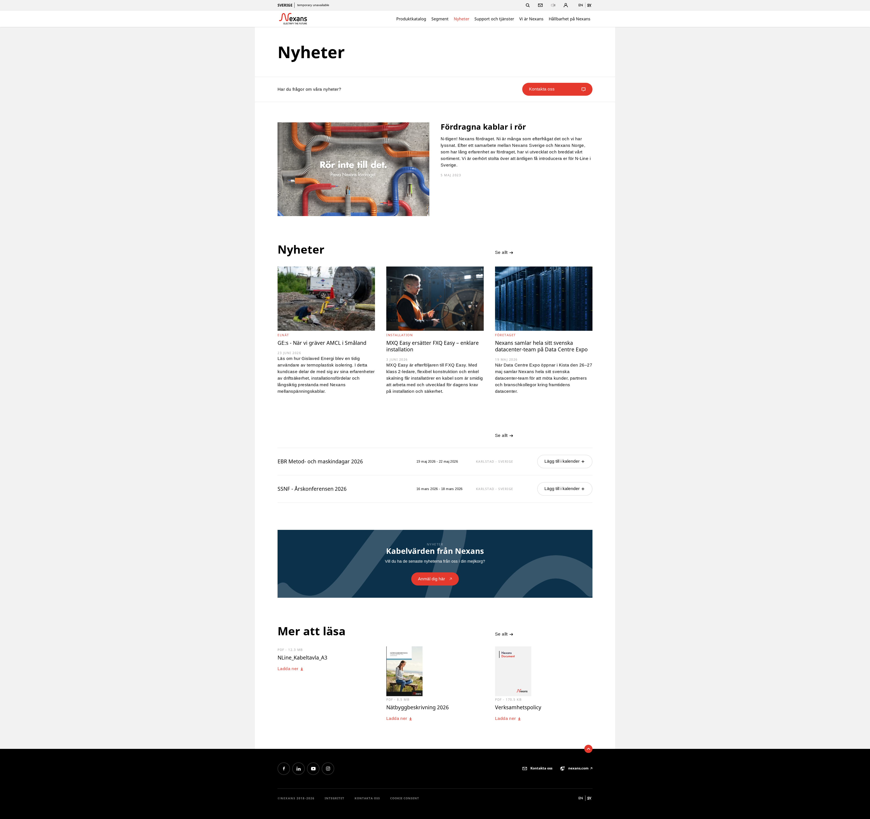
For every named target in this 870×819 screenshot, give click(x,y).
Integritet (334, 798)
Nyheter (461, 19)
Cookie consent (404, 798)
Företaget (505, 335)
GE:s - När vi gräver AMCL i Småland (322, 343)
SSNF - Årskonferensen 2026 (312, 489)
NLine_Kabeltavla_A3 (302, 657)
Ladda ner (289, 668)
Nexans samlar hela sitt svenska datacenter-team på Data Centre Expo (541, 346)
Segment (440, 19)
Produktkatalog (411, 19)
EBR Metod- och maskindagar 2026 (320, 461)
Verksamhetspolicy (518, 707)
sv (589, 5)
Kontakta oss (367, 798)
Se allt (502, 252)
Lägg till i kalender (562, 461)
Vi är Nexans (531, 19)
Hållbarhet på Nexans (569, 19)
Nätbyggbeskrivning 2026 (417, 707)
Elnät (283, 335)
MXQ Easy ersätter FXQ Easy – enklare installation (432, 346)
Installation (399, 335)
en (580, 5)
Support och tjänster (494, 19)
